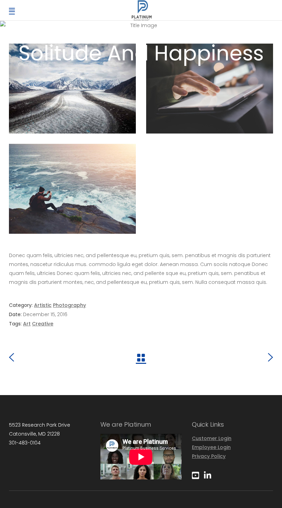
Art (27, 323)
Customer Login (211, 438)
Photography (69, 305)
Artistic (43, 305)
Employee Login (211, 447)
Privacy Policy (209, 456)
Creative (42, 323)
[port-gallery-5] (72, 189)
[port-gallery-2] (72, 89)
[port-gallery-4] (209, 89)
